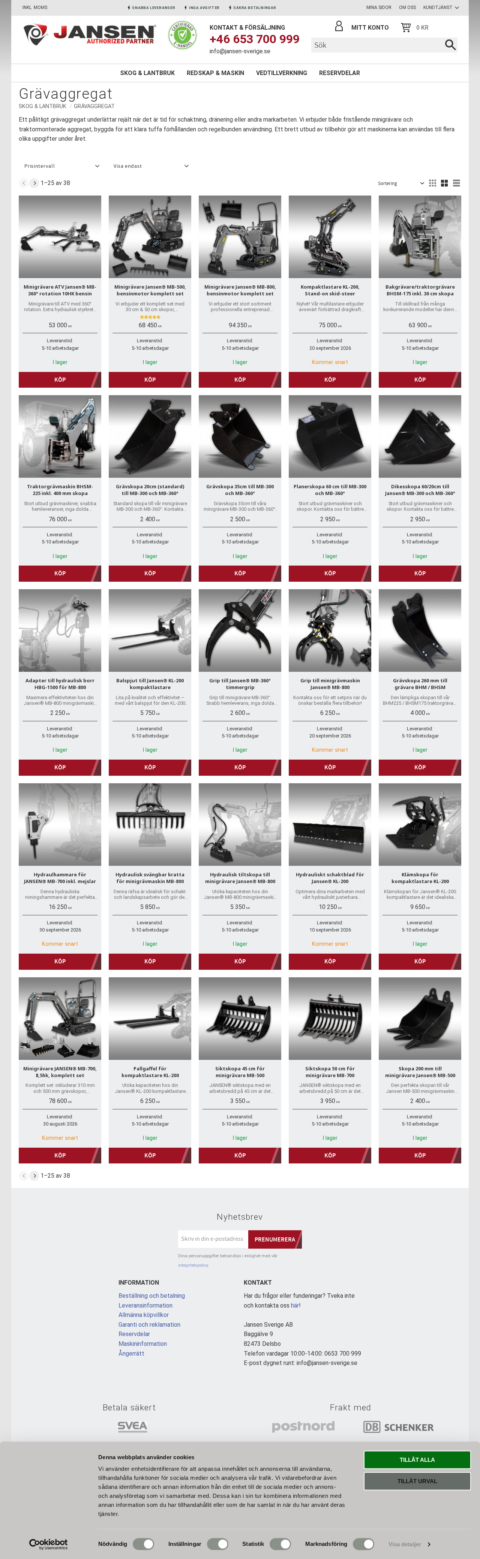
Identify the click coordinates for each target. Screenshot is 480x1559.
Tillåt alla (417, 1460)
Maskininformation (142, 1343)
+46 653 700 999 (255, 39)
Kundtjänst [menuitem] (438, 7)
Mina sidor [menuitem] (379, 7)
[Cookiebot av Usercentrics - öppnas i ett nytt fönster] (48, 1544)
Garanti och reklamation (149, 1324)
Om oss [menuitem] (407, 7)
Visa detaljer (404, 1544)
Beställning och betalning (151, 1295)
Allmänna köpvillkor (143, 1314)
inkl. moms (34, 7)
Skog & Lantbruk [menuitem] (147, 73)
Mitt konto (370, 27)
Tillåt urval (417, 1481)
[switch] (217, 1544)
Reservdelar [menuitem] (339, 73)
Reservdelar (134, 1334)
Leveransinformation (145, 1305)
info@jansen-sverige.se (240, 51)
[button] (61, 166)
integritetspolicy (193, 1265)
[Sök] (451, 45)
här (295, 1305)
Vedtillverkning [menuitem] (281, 73)
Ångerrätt (131, 1353)
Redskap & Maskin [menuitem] (215, 73)
